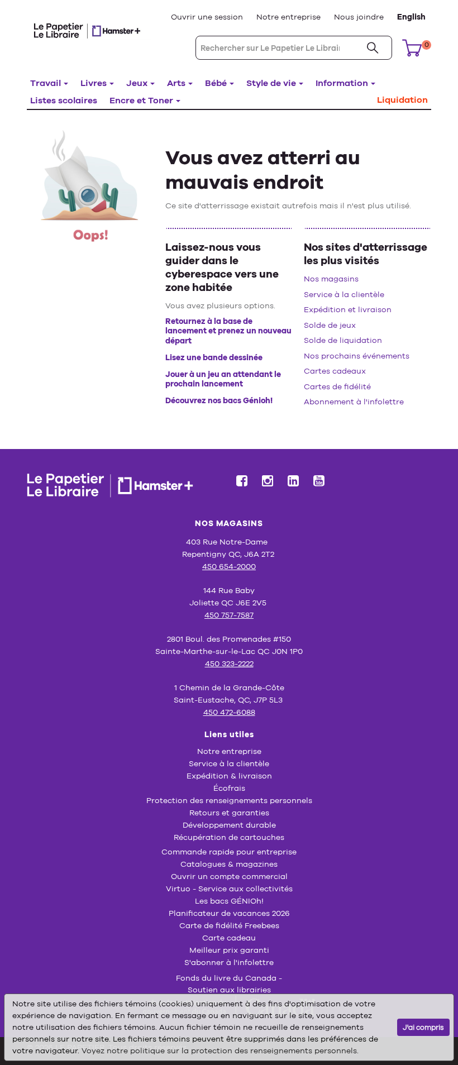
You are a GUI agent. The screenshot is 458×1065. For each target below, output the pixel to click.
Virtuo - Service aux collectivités (229, 888)
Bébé (216, 83)
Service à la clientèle (344, 294)
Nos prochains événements (356, 355)
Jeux (136, 83)
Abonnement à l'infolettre (354, 401)
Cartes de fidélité (337, 386)
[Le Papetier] (90, 30)
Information (342, 83)
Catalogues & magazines (229, 863)
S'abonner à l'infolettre (229, 962)
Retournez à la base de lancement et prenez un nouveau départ (228, 331)
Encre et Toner (141, 100)
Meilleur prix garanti (229, 949)
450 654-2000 (229, 566)
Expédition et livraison (348, 309)
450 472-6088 (229, 712)
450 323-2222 (229, 663)
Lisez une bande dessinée (214, 357)
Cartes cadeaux (335, 370)
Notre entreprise (288, 16)
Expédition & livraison (229, 775)
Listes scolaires (63, 100)
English (411, 16)
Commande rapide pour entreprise (229, 851)
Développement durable (229, 824)
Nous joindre (359, 16)
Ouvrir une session (207, 16)
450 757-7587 (229, 614)
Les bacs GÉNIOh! (229, 900)
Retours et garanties (229, 812)
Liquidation (402, 99)
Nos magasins (331, 278)
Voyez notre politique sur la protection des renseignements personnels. (220, 1050)
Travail (45, 83)
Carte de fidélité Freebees (229, 925)
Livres (93, 83)
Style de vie (271, 83)
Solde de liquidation (343, 340)
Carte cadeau (229, 937)
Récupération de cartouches (229, 837)
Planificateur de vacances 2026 (229, 913)
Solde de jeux (330, 325)
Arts (176, 83)
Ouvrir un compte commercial (229, 876)
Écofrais (229, 788)
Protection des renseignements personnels (229, 800)
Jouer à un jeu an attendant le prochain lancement (223, 379)
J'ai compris (423, 1027)
